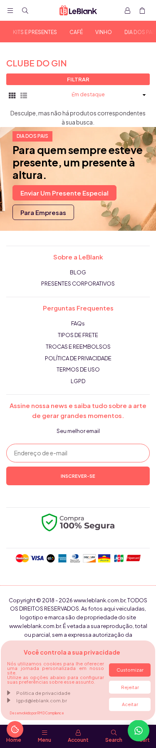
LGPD (78, 381)
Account (78, 740)
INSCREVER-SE (78, 476)
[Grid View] (12, 95)
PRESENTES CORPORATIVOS (78, 283)
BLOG (78, 272)
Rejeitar (130, 687)
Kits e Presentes (35, 32)
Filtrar (78, 79)
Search (113, 740)
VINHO (103, 32)
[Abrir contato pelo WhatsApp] (138, 730)
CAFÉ (76, 32)
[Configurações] (127, 10)
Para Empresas (43, 212)
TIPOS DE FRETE (78, 335)
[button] (142, 10)
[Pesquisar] (24, 10)
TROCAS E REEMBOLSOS (78, 346)
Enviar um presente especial (64, 193)
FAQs (78, 323)
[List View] (24, 95)
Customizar (130, 669)
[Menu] (9, 10)
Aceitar (130, 704)
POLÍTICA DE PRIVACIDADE (78, 358)
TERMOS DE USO (78, 369)
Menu (44, 740)
